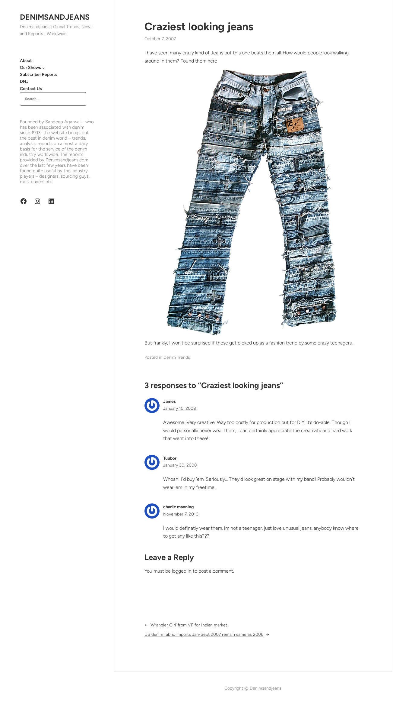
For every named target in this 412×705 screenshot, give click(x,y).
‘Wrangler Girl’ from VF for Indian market (188, 625)
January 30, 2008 (180, 465)
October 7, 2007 (160, 38)
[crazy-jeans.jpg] (252, 335)
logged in (182, 571)
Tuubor (169, 458)
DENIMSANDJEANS (55, 16)
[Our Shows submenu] (43, 67)
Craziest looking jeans (198, 26)
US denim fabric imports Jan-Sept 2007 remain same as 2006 (203, 634)
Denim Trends (176, 357)
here (212, 61)
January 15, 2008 (179, 408)
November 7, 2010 (180, 514)
